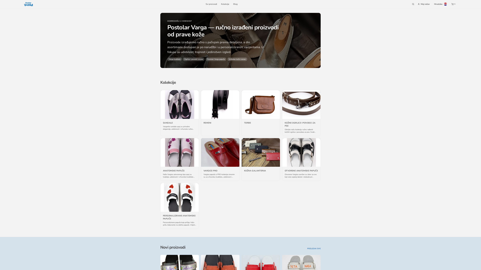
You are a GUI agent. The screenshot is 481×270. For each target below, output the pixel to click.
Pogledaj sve (314, 248)
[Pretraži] (413, 4)
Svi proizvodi (211, 4)
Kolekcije (225, 4)
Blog (235, 4)
